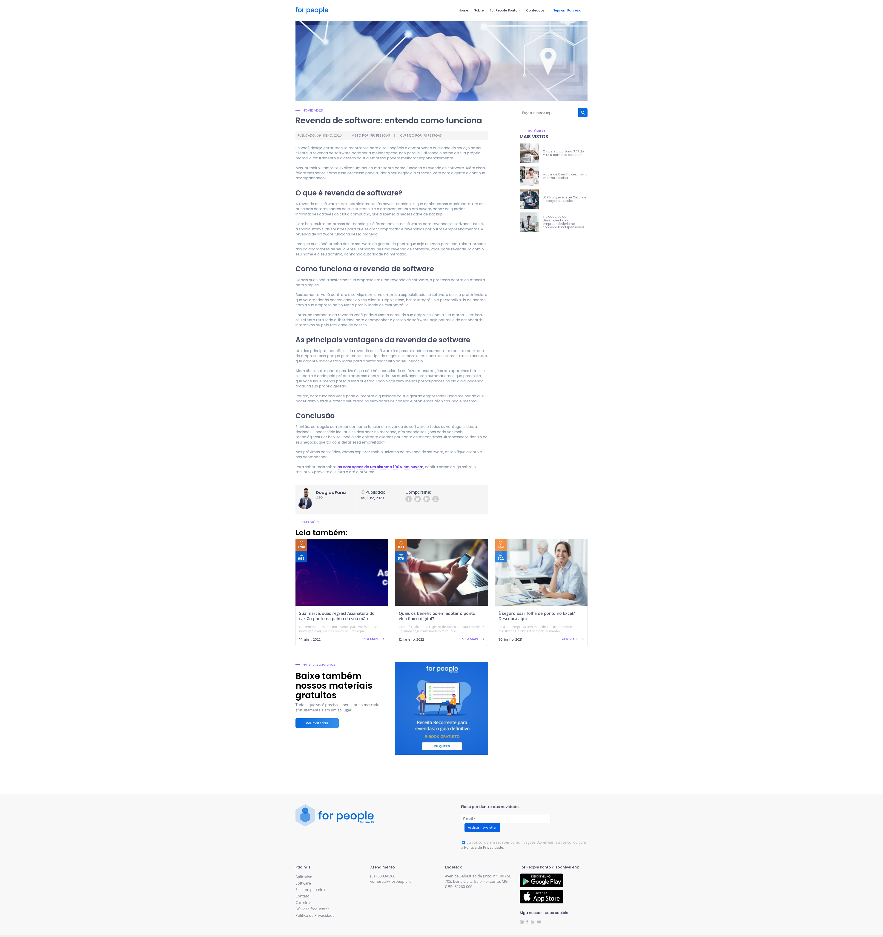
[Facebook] (527, 922)
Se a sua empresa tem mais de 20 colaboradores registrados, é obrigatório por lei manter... (536, 629)
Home (463, 10)
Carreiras (303, 902)
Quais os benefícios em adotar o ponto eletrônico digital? (437, 615)
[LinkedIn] (533, 922)
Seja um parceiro (310, 889)
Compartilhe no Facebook (408, 499)
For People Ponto (503, 10)
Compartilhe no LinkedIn (426, 499)
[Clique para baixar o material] (441, 708)
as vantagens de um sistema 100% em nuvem (380, 467)
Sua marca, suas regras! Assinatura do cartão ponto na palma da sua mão (337, 615)
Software (303, 883)
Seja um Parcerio (567, 10)
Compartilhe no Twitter (417, 499)
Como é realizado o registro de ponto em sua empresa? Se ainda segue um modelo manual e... (441, 629)
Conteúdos (535, 10)
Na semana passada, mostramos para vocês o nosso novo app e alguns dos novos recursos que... (339, 629)
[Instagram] (522, 922)
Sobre (479, 10)
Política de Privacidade (483, 847)
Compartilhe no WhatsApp (435, 499)
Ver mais (370, 639)
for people (311, 10)
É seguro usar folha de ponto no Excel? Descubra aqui (537, 615)
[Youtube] (539, 922)
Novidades (312, 110)
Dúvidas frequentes (312, 908)
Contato (302, 896)
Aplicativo (303, 876)
